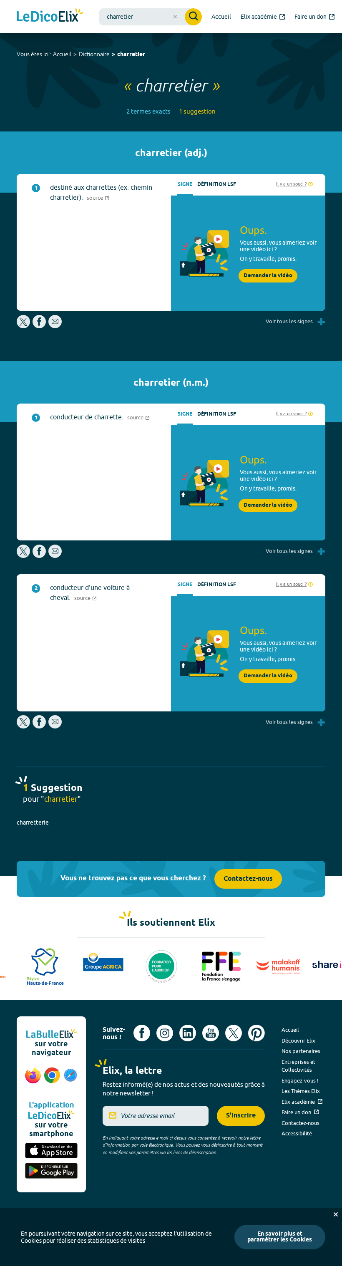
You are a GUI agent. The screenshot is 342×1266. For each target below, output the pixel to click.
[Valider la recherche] (193, 16)
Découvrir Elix (298, 1040)
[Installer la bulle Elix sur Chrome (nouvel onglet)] (52, 1079)
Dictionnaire (94, 54)
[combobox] (150, 16)
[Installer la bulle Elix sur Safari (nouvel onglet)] (70, 1079)
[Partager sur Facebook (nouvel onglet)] (39, 326)
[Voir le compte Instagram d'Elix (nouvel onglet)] (164, 1033)
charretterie (33, 822)
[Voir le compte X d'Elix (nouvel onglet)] (233, 1033)
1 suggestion (197, 111)
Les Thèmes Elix (301, 1091)
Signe (185, 184)
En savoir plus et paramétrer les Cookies (279, 1237)
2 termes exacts (148, 111)
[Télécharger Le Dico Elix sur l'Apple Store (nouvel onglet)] (51, 1151)
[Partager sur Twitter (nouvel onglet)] (24, 326)
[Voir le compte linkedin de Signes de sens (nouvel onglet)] (187, 1033)
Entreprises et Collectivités (298, 1065)
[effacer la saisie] (175, 16)
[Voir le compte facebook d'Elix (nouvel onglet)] (141, 1033)
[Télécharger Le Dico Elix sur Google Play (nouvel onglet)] (51, 1171)
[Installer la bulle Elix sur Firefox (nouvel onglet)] (33, 1079)
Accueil (62, 54)
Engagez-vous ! (300, 1080)
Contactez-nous (248, 879)
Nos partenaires (301, 1051)
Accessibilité (297, 1133)
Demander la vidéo (268, 275)
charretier (131, 55)
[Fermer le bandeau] (335, 1214)
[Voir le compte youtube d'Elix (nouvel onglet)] (210, 1033)
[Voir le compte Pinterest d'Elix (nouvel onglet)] (256, 1033)
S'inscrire (241, 1115)
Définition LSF (216, 184)
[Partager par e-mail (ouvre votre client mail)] (55, 326)
